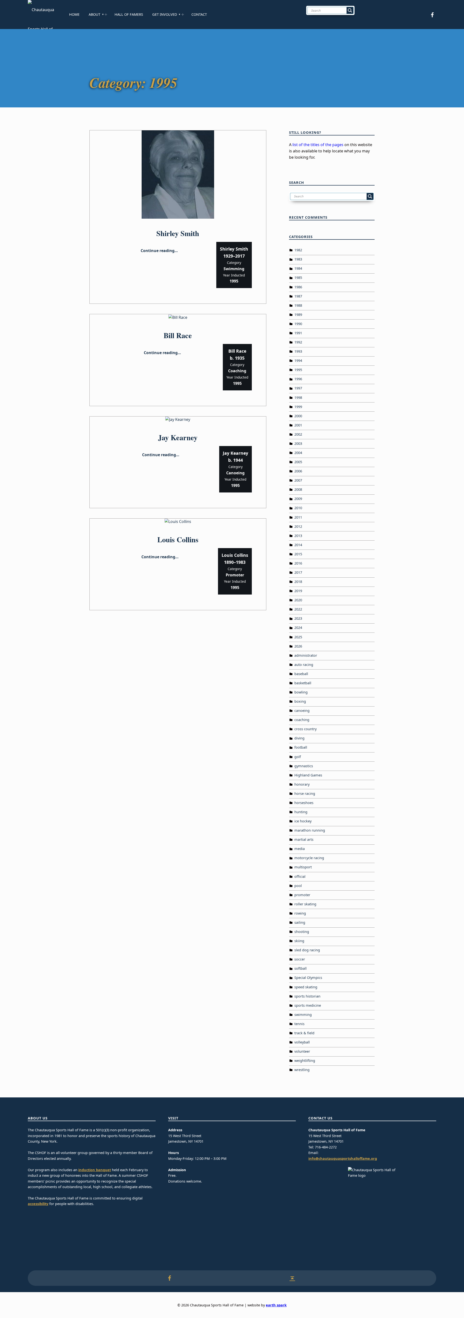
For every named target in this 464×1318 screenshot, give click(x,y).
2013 (298, 535)
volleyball (302, 1042)
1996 (298, 379)
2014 (298, 545)
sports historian (307, 996)
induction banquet (94, 1170)
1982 (298, 250)
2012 (298, 526)
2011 (298, 517)
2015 (298, 554)
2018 (298, 581)
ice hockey (303, 821)
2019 (298, 590)
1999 (298, 406)
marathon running (309, 830)
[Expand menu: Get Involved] (182, 14)
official (299, 876)
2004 (298, 452)
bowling (301, 692)
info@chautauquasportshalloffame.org (342, 1158)
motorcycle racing (309, 858)
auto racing (303, 664)
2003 (298, 443)
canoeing (302, 710)
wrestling (302, 1069)
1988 (298, 305)
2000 (298, 416)
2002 (298, 434)
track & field (304, 1033)
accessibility (38, 1203)
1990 (298, 323)
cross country (305, 729)
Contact (199, 14)
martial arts (303, 839)
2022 (298, 609)
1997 (298, 388)
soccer (299, 959)
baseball (301, 673)
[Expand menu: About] (106, 14)
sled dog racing (307, 950)
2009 (298, 498)
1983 (298, 259)
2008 (298, 489)
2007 (298, 480)
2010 (298, 508)
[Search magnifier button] (350, 10)
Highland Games (308, 775)
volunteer (302, 1051)
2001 (298, 425)
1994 (298, 360)
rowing (300, 913)
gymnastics (303, 766)
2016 (298, 563)
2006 (298, 471)
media (299, 848)
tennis (299, 1023)
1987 (298, 296)
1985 (298, 277)
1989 (298, 314)
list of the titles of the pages (317, 144)
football (300, 747)
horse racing (304, 793)
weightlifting (304, 1060)
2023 (298, 618)
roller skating (305, 904)
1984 (298, 268)
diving (299, 738)
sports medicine (307, 1005)
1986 (298, 287)
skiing (299, 940)
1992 (298, 342)
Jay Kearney (177, 437)
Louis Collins (177, 539)
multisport (303, 867)
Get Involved (164, 14)
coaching (301, 719)
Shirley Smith (177, 233)
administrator (305, 655)
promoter (302, 895)
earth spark (276, 1305)
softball (300, 968)
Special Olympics (308, 977)
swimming (303, 1014)
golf (297, 756)
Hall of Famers (129, 14)
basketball (302, 683)
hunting (300, 812)
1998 (298, 397)
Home (74, 14)
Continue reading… (159, 250)
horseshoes (303, 802)
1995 (298, 369)
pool (298, 885)
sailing (299, 922)
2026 (298, 646)
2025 (298, 637)
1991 (298, 333)
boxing (300, 701)
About (94, 14)
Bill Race (178, 335)
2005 (298, 462)
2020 (298, 600)
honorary (302, 784)
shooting (301, 931)
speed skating (305, 987)
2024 (298, 627)
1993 (298, 351)
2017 (298, 572)
